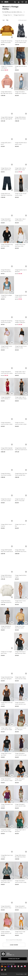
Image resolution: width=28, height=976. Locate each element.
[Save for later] (12, 37)
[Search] (15, 2)
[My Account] (19, 2)
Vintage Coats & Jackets (20, 15)
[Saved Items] (22, 2)
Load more (14, 945)
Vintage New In (7, 15)
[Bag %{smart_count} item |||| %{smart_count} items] (26, 2)
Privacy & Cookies (19, 974)
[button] (2, 966)
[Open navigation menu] (2, 2)
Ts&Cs (26, 974)
